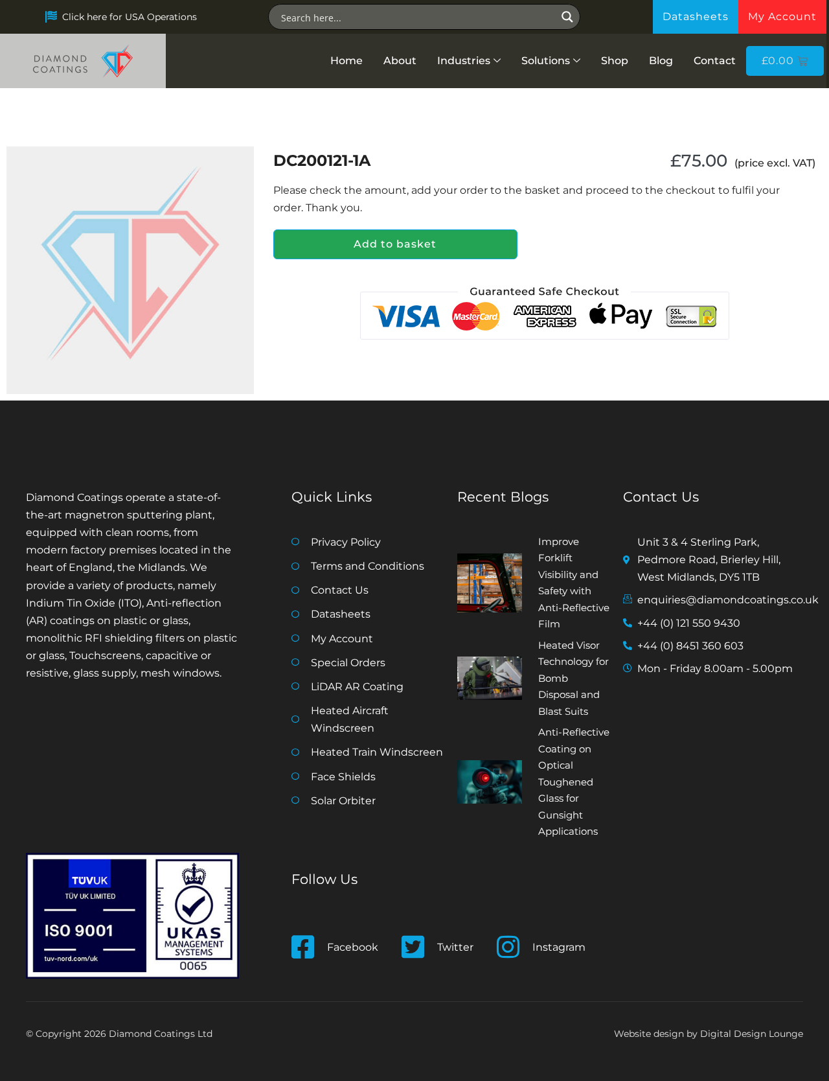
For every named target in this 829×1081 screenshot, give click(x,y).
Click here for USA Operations (129, 17)
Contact (715, 60)
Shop (614, 60)
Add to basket (395, 244)
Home (346, 60)
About (399, 60)
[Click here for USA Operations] (51, 17)
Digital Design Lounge (751, 1034)
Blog (661, 60)
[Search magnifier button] (567, 17)
